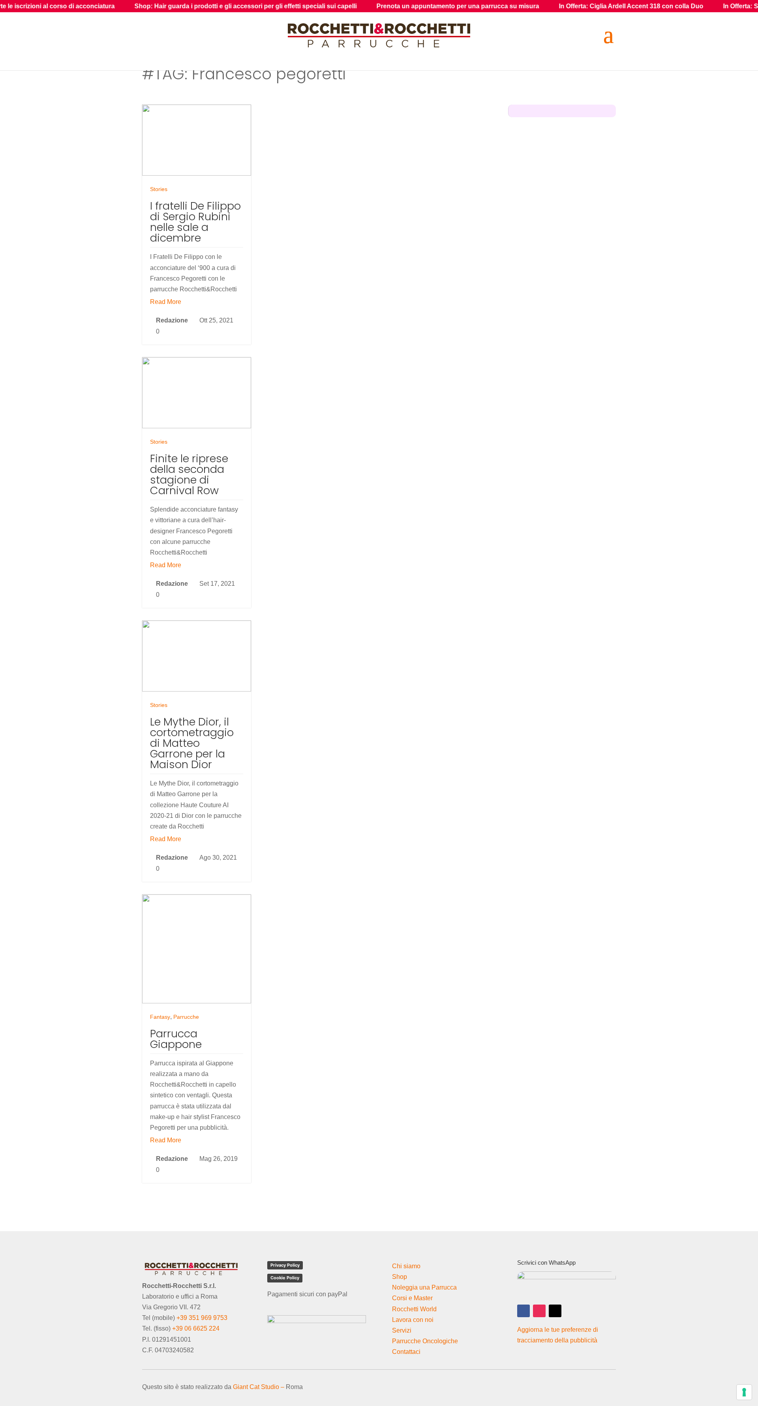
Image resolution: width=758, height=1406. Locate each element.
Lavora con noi (412, 1319)
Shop (399, 1276)
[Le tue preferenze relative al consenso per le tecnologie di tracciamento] (744, 1392)
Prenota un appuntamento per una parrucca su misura (401, 6)
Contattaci (406, 1351)
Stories (158, 189)
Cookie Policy (284, 1277)
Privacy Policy (285, 1265)
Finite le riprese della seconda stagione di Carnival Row (189, 474)
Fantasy (160, 1017)
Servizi (401, 1330)
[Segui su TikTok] (555, 1311)
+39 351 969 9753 (201, 1317)
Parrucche (186, 1017)
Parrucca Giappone (176, 1039)
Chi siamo (406, 1266)
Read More (165, 301)
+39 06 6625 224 (196, 1328)
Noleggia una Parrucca (424, 1287)
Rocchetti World (414, 1309)
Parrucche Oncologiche (425, 1341)
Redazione (172, 320)
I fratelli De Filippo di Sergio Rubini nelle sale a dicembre (195, 222)
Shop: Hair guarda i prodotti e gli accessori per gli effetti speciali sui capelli (189, 6)
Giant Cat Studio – (258, 1387)
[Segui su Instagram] (539, 1311)
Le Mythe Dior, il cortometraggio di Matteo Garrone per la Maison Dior (192, 743)
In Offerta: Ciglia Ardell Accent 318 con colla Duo (574, 6)
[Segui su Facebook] (523, 1311)
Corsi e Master (412, 1298)
